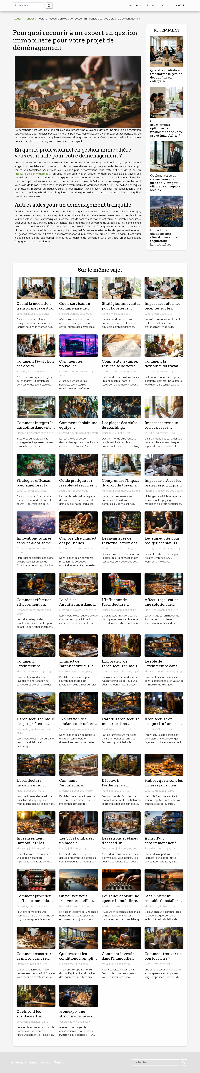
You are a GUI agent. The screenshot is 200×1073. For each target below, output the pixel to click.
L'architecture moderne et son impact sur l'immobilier (30, 787)
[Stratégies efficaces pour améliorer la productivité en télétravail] (36, 464)
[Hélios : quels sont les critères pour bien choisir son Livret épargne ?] (164, 764)
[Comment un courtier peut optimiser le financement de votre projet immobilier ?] (166, 102)
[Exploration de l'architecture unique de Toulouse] (121, 645)
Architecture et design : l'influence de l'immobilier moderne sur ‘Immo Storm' (164, 726)
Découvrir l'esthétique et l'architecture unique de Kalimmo (120, 787)
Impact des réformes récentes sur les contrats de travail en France (163, 310)
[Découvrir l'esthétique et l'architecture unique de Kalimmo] (121, 764)
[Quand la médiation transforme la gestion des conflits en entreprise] (166, 51)
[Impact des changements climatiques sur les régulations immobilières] (166, 210)
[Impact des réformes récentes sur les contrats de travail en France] (164, 287)
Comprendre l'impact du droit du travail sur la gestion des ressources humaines (121, 487)
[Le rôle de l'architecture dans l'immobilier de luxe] (164, 645)
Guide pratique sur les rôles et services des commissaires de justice (77, 487)
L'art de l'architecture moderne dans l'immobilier (121, 724)
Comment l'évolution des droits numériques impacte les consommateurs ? (35, 368)
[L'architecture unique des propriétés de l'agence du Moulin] (36, 703)
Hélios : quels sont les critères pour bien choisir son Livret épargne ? (164, 787)
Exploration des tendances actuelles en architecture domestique (76, 726)
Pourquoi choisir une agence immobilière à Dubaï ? (121, 901)
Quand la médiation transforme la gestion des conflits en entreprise (166, 76)
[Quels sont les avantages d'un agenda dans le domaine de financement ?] (36, 995)
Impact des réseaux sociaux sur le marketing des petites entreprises (164, 430)
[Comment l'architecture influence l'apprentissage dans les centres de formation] (78, 764)
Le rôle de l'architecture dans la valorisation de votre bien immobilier (77, 607)
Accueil (17, 18)
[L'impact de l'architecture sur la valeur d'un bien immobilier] (78, 645)
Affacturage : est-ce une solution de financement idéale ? (163, 604)
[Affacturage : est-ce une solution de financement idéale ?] (164, 583)
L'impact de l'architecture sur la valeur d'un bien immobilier (76, 668)
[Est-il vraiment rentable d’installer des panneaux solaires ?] (164, 880)
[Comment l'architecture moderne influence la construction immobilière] (36, 645)
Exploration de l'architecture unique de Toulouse (120, 666)
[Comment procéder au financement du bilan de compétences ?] (36, 880)
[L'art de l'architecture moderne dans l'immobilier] (121, 703)
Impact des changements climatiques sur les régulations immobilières (164, 237)
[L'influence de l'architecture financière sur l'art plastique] (121, 583)
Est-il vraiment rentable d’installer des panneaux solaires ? (164, 903)
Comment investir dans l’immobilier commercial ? (118, 958)
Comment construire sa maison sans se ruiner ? (35, 958)
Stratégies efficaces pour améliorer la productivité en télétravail (34, 487)
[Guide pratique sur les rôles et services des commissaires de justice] (78, 464)
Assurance (134, 5)
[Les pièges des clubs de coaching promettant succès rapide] (121, 406)
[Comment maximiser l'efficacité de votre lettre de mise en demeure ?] (121, 345)
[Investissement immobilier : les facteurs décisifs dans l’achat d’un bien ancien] (36, 822)
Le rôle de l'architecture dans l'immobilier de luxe (162, 666)
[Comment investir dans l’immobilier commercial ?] (121, 937)
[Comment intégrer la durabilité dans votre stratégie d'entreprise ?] (36, 406)
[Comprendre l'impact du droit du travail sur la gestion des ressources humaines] (121, 464)
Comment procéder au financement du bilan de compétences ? (35, 903)
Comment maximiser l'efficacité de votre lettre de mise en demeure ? (120, 368)
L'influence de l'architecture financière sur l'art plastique (118, 607)
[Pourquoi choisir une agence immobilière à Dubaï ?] (121, 880)
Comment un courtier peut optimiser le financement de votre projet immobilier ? (166, 128)
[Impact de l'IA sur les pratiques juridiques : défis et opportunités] (164, 464)
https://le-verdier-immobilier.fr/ (33, 173)
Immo (150, 5)
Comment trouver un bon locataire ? (163, 956)
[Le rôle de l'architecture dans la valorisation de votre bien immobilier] (78, 583)
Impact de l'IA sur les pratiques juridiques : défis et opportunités (163, 485)
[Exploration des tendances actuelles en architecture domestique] (78, 703)
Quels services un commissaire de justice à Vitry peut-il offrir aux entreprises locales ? (166, 183)
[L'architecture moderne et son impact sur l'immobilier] (36, 764)
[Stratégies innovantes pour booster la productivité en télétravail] (121, 287)
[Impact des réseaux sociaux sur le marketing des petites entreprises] (164, 406)
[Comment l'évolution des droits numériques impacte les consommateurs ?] (36, 345)
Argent (164, 5)
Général (179, 5)
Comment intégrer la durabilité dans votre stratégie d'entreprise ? (35, 430)
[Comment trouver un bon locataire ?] (164, 937)
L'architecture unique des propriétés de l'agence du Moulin (36, 724)
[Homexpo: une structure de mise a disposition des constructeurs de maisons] (78, 995)
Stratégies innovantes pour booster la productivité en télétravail (121, 310)
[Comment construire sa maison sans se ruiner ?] (36, 937)
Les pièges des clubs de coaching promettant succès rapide (119, 430)
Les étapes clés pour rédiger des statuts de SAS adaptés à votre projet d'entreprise (163, 545)
